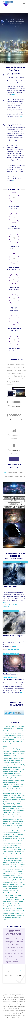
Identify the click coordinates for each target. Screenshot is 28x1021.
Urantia (14, 543)
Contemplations (14, 531)
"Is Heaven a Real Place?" (13, 649)
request (18, 1017)
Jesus (14, 519)
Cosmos (14, 489)
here (4, 1006)
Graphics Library (14, 506)
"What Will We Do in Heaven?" (14, 695)
